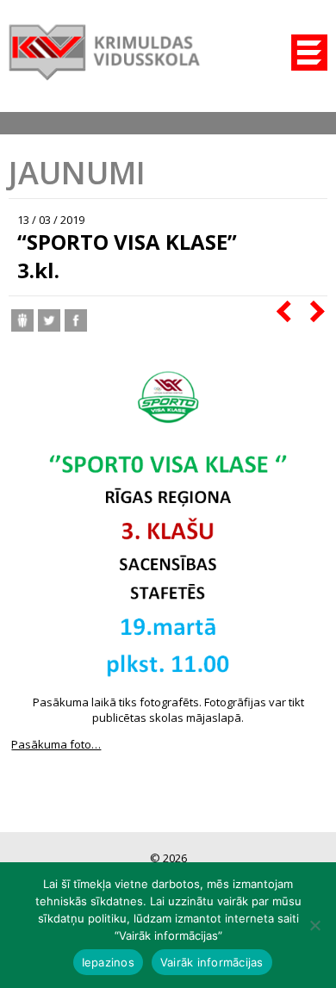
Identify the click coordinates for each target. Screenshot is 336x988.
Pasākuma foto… (56, 744)
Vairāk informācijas (212, 962)
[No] (314, 925)
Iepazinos (108, 962)
